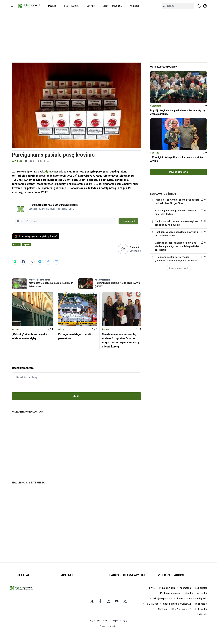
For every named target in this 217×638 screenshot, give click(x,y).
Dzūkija (52, 5)
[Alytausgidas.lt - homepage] (29, 6)
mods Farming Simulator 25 (177, 603)
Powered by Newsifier (108, 626)
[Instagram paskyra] (108, 601)
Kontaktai (134, 5)
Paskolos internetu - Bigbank (192, 598)
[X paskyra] (92, 601)
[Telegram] (40, 262)
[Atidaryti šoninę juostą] (12, 6)
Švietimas (155, 105)
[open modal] (205, 6)
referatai (188, 593)
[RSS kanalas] (125, 601)
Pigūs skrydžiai (167, 587)
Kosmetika (185, 587)
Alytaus (49, 171)
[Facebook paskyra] (100, 601)
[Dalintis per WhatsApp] (15, 262)
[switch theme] (199, 6)
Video (106, 5)
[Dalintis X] (32, 262)
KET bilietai (201, 587)
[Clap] (123, 249)
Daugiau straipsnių (178, 172)
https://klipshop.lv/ (181, 609)
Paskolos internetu (170, 593)
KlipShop (162, 609)
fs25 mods (201, 603)
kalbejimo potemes (163, 598)
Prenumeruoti (128, 221)
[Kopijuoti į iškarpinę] (48, 262)
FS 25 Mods (152, 603)
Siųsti (76, 396)
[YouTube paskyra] (117, 601)
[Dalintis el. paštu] (56, 262)
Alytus (17, 160)
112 (66, 5)
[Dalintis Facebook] (23, 262)
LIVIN (152, 587)
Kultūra (75, 5)
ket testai (202, 593)
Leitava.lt (202, 614)
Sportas (91, 5)
